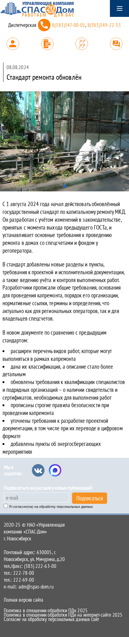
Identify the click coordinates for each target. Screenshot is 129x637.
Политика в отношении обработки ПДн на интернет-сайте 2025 (63, 614)
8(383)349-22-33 (104, 25)
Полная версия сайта (23, 599)
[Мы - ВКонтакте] (38, 470)
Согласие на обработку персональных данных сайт (51, 619)
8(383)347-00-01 (68, 25)
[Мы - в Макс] (55, 470)
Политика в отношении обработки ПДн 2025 (46, 610)
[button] (64, 186)
